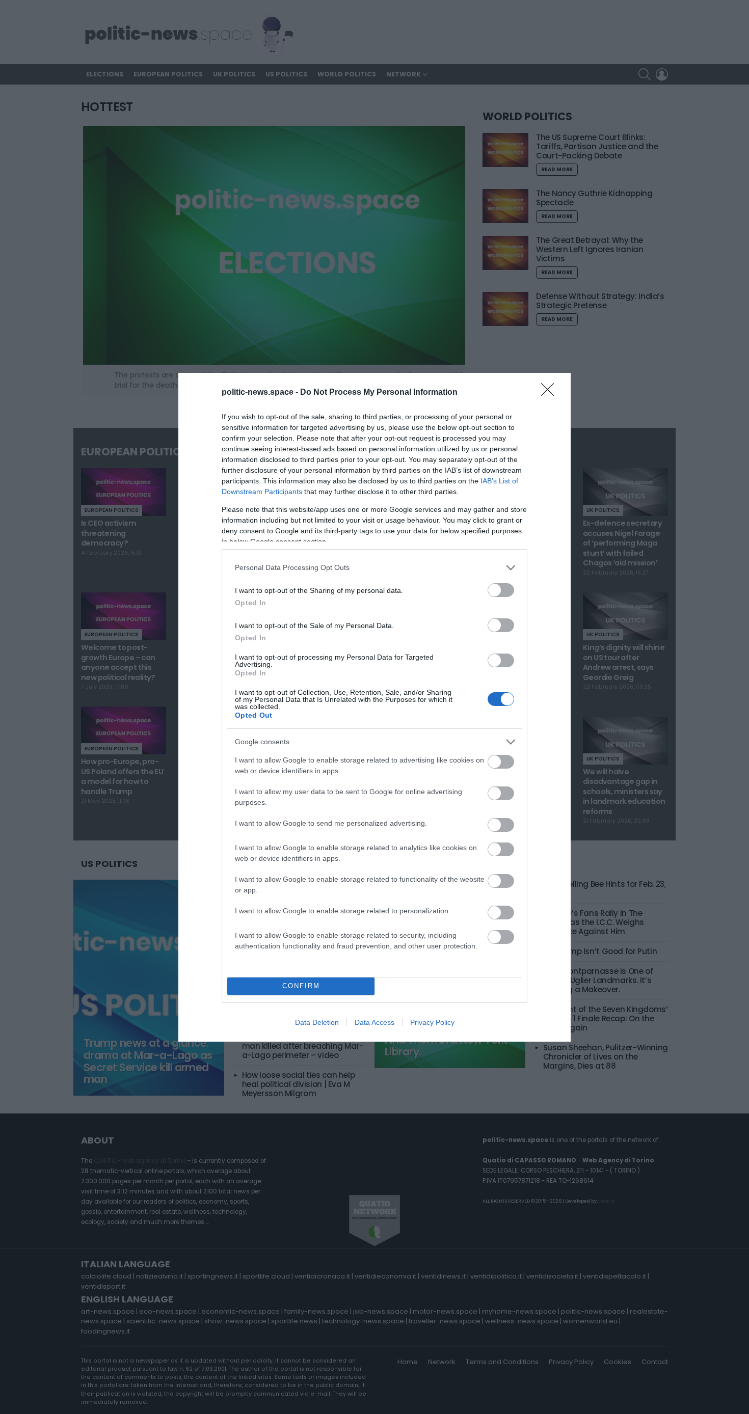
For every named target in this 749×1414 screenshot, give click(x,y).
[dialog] (374, 707)
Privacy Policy (432, 1022)
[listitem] (374, 567)
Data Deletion (317, 1022)
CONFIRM (301, 986)
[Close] (550, 392)
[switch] (501, 590)
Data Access (374, 1022)
